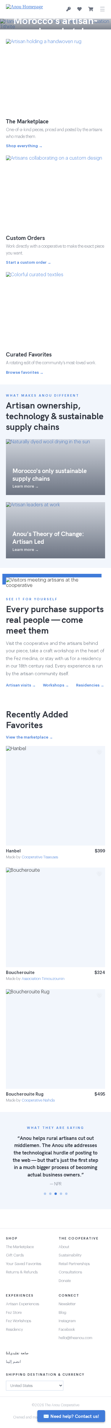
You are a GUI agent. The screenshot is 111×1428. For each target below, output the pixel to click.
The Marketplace (20, 1247)
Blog (62, 1312)
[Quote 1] (45, 1194)
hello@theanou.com (75, 1338)
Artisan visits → (21, 685)
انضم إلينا (13, 1361)
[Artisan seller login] (68, 9)
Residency (14, 1329)
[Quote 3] (55, 1194)
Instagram (67, 1321)
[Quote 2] (50, 1194)
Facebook (67, 1329)
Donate (65, 1281)
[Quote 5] (66, 1194)
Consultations (70, 1272)
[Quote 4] (61, 1194)
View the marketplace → (29, 737)
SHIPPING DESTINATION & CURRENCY (45, 1374)
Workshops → (56, 685)
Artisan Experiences (22, 1304)
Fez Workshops (18, 1321)
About (64, 1247)
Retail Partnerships (74, 1264)
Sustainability (70, 1255)
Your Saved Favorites (23, 1264)
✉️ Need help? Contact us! (71, 1416)
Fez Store (14, 1312)
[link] (55, 802)
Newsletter (67, 1304)
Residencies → (90, 685)
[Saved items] (79, 9)
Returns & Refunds (22, 1272)
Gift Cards (15, 1255)
